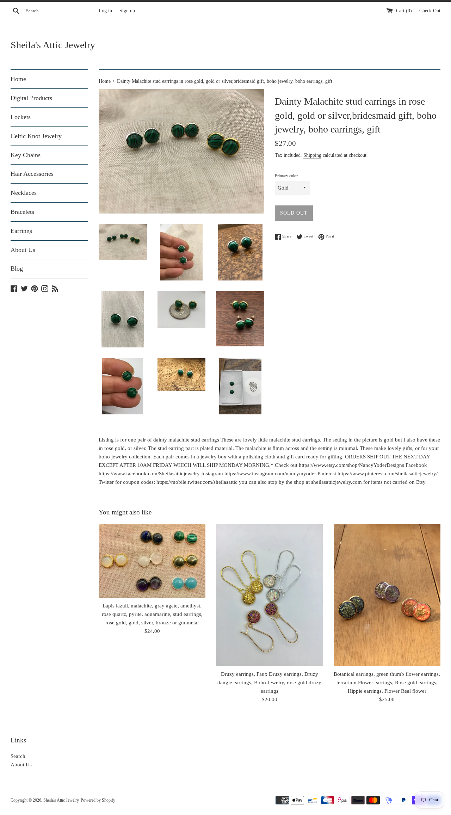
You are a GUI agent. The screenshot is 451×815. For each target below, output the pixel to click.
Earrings (21, 230)
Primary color (286, 175)
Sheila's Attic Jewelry (53, 44)
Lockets (21, 117)
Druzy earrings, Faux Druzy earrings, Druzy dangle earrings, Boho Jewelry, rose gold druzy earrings (269, 682)
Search (18, 756)
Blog (17, 268)
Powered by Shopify (98, 800)
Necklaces (24, 192)
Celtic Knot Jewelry (36, 136)
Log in (105, 10)
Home (18, 78)
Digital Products (31, 97)
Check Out (429, 10)
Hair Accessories (32, 173)
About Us (23, 249)
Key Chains (26, 155)
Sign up (127, 10)
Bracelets (22, 211)
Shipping (312, 155)
